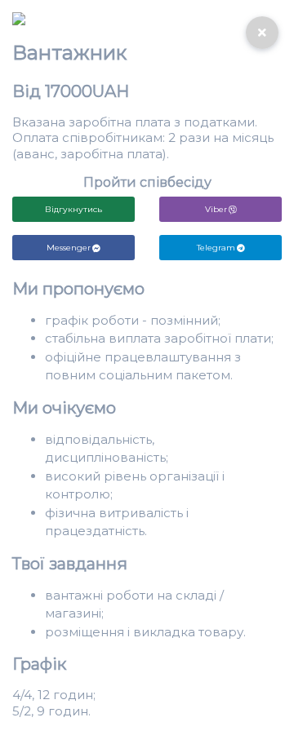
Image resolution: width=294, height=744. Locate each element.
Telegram (216, 247)
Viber (216, 209)
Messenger (69, 247)
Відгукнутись (73, 209)
